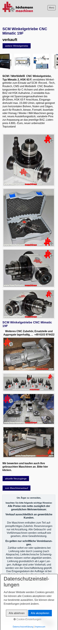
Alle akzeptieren (40, 613)
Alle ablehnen (17, 613)
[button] (16, 46)
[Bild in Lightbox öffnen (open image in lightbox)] (28, 160)
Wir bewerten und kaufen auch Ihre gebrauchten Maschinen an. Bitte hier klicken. (25, 466)
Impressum (40, 626)
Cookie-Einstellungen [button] (28, 619)
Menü (51, 7)
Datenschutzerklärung (23, 626)
